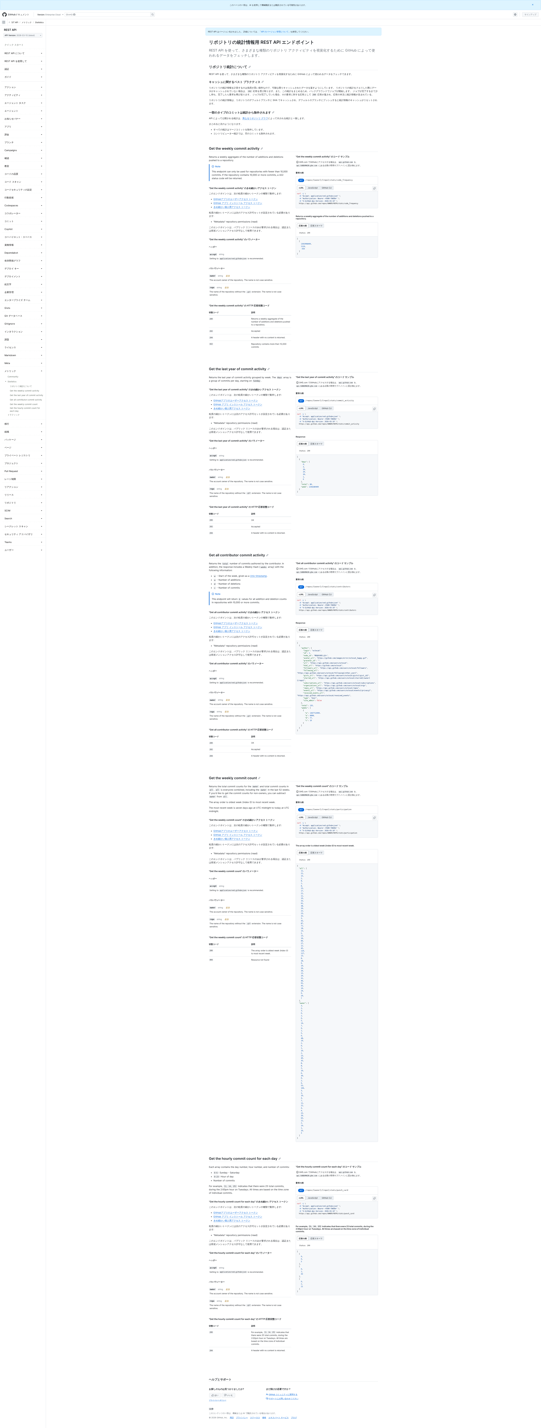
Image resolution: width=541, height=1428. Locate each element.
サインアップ (530, 14)
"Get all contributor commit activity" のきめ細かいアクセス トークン (244, 612)
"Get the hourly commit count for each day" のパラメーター (240, 1252)
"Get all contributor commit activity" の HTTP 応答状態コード (241, 729)
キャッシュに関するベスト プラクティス (234, 82)
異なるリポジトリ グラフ (255, 118)
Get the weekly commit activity (234, 148)
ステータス (255, 1417)
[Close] (533, 4)
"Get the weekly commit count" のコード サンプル (322, 786)
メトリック (27, 22)
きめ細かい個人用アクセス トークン (231, 207)
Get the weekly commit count (233, 778)
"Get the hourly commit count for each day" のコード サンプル (328, 1166)
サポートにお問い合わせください (283, 1398)
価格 (264, 1417)
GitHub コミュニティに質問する (283, 1394)
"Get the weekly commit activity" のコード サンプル (323, 156)
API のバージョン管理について (274, 31)
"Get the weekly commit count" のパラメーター (233, 871)
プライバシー (242, 1417)
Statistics (39, 22)
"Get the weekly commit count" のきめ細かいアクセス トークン (242, 819)
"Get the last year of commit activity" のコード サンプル (325, 377)
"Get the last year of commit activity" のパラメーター (236, 440)
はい (216, 1395)
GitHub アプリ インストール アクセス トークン (237, 203)
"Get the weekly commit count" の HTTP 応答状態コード (238, 937)
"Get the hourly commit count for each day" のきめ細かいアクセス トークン (248, 1201)
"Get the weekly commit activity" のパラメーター (234, 239)
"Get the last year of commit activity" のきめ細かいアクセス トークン (245, 389)
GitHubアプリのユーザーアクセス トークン (235, 199)
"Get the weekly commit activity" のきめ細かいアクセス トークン (242, 188)
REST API (14, 22)
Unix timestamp (258, 575)
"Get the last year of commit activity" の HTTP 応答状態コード (241, 506)
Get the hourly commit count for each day (243, 1159)
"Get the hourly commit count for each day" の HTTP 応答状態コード (245, 1319)
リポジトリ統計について (228, 67)
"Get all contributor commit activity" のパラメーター (236, 663)
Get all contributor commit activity (237, 555)
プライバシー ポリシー (217, 1400)
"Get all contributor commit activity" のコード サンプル (324, 563)
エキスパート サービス (278, 1417)
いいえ (230, 1395)
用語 (232, 1417)
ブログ (294, 1417)
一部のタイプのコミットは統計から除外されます (240, 112)
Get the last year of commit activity (237, 369)
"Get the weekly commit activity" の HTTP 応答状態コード (239, 305)
